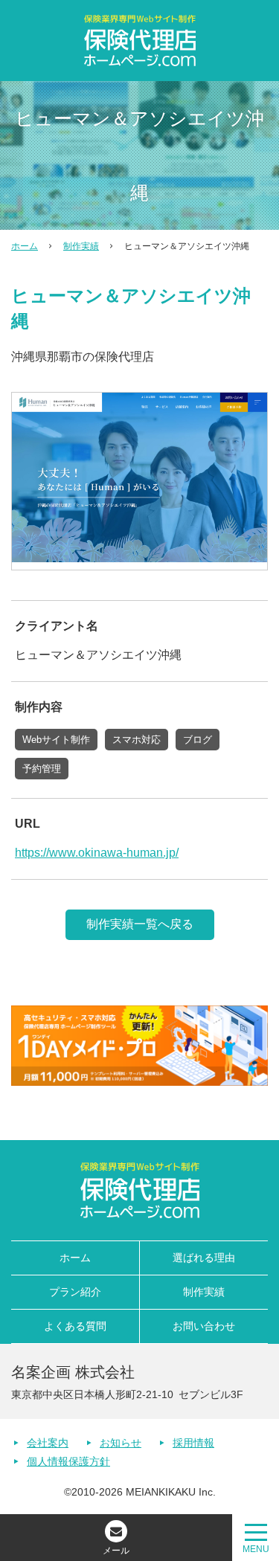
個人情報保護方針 (68, 1461)
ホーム (24, 246)
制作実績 (81, 246)
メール (116, 1550)
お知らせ (120, 1443)
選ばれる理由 (204, 1258)
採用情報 (193, 1443)
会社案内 (47, 1443)
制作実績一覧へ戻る (139, 924)
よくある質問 (75, 1326)
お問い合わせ (204, 1326)
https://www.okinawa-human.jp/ (97, 852)
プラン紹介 (75, 1292)
